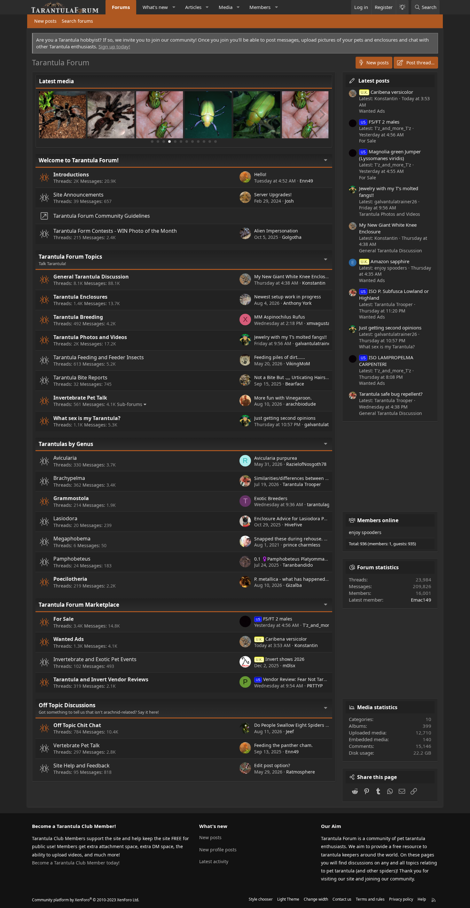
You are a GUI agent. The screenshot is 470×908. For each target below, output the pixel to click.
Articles (193, 7)
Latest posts (373, 80)
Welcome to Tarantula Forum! (79, 160)
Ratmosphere (300, 772)
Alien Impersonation (276, 231)
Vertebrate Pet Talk (76, 745)
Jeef (290, 731)
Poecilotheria (70, 578)
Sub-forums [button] (129, 404)
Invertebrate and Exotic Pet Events (95, 659)
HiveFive (293, 525)
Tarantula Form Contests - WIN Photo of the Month (115, 230)
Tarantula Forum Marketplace (79, 604)
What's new (155, 7)
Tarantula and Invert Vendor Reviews (100, 679)
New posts (45, 21)
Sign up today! (114, 46)
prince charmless (301, 545)
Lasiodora (65, 518)
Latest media (56, 81)
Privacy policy (401, 899)
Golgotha (292, 237)
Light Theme (288, 899)
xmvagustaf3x (321, 323)
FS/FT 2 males (274, 619)
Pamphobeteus (71, 558)
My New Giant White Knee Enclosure (293, 276)
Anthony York (297, 303)
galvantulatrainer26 (316, 343)
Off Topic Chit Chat (77, 725)
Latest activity (213, 861)
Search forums (77, 21)
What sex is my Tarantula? (87, 418)
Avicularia (65, 457)
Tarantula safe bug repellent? (391, 394)
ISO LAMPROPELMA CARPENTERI (386, 360)
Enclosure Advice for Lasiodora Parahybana (300, 518)
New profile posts (218, 850)
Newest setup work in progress (287, 297)
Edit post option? (272, 765)
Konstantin (313, 283)
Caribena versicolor (281, 639)
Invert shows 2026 (280, 659)
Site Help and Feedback (81, 765)
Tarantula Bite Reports (80, 377)
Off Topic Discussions (67, 705)
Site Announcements (78, 194)
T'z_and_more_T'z (321, 625)
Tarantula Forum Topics (70, 256)
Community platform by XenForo (85, 900)
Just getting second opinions (285, 418)
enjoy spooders (365, 532)
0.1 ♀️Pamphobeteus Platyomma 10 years (299, 559)
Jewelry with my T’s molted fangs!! (290, 337)
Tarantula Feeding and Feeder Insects (98, 357)
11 (209, 141)
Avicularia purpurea (275, 458)
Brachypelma (69, 478)
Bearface (294, 384)
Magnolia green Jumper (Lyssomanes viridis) (390, 154)
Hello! (260, 174)
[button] (174, 7)
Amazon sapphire (385, 261)
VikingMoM (298, 364)
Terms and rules (370, 899)
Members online (377, 520)
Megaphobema (71, 538)
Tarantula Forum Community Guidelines (101, 215)
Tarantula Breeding (78, 316)
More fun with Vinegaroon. (283, 398)
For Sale (63, 618)
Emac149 (421, 599)
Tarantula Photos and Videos (90, 337)
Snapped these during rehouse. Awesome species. (308, 539)
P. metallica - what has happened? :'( (293, 579)
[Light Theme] (402, 7)
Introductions (71, 174)
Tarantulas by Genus (66, 444)
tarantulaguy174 (324, 504)
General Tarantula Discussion (91, 276)
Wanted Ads (68, 639)
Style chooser (261, 899)
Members (259, 7)
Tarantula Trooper (302, 484)
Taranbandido (298, 565)
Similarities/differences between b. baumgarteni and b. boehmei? (325, 478)
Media (225, 7)
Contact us (342, 899)
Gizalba (294, 585)
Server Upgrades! (273, 194)
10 (204, 141)
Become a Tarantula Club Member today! (76, 863)
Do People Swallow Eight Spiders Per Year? (299, 725)
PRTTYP (315, 686)
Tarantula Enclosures (80, 296)
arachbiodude (301, 404)
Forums (121, 7)
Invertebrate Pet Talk (80, 397)
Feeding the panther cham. (283, 745)
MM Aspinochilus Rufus (279, 317)
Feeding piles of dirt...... (279, 357)
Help (422, 899)
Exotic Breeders (270, 498)
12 (215, 141)
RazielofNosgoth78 (306, 464)
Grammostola (71, 498)
